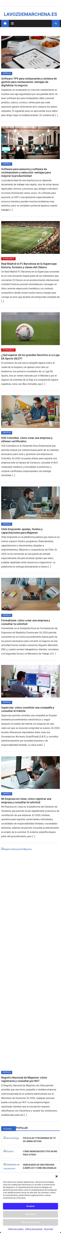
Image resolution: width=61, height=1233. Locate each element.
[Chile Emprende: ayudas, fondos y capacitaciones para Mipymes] (30, 503)
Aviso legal (48, 1229)
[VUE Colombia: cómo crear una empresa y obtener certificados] (30, 411)
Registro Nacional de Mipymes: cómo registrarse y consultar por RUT (24, 1079)
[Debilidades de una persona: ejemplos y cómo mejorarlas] (12, 1166)
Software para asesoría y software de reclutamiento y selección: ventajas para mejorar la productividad (26, 173)
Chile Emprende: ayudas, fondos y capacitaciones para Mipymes (21, 531)
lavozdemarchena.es (30, 14)
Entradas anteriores (10, 1129)
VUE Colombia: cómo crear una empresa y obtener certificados (26, 439)
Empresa (7, 73)
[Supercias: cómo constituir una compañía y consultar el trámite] (30, 681)
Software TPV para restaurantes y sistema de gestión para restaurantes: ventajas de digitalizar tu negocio (29, 82)
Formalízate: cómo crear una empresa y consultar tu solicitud (25, 622)
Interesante (8, 259)
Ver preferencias (30, 1222)
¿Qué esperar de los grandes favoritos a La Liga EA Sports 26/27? (30, 356)
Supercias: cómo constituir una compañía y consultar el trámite (27, 709)
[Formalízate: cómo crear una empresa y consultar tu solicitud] (30, 594)
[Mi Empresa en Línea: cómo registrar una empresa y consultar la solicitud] (30, 772)
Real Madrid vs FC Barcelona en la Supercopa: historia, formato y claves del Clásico (29, 265)
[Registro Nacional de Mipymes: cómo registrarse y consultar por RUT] (30, 957)
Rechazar (30, 1214)
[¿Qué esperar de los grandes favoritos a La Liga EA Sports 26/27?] (30, 328)
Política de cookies (16, 1229)
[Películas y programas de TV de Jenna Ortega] (12, 1138)
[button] (56, 1176)
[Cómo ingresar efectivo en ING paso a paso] (12, 1151)
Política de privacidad (33, 1229)
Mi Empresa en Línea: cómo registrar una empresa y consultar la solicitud (26, 800)
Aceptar (30, 1206)
